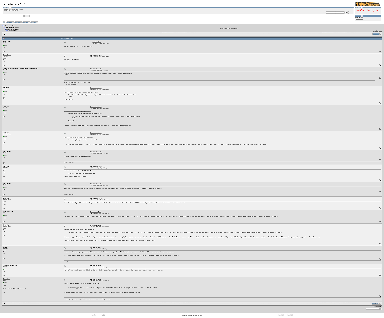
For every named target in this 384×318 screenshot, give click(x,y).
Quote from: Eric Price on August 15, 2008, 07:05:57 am (77, 111)
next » (380, 31)
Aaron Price (6, 279)
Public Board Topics (12, 27)
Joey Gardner (359, 19)
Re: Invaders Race (96, 55)
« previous (375, 31)
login (17, 9)
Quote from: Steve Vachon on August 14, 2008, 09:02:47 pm (78, 137)
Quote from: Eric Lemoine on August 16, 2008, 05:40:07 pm (78, 170)
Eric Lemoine (7, 151)
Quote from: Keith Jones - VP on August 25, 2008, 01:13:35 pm (79, 229)
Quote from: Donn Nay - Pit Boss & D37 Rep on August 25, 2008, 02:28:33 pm (82, 283)
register (21, 9)
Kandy (5, 247)
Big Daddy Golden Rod (10, 265)
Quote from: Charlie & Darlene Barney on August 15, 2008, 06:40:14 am (81, 92)
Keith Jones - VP (8, 211)
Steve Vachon (7, 41)
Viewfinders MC (9, 26)
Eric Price (6, 87)
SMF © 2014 (191, 315)
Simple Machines (198, 315)
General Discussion (13, 29)
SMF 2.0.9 (184, 315)
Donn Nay (6, 106)
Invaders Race (13, 31)
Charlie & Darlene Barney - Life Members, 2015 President (20, 68)
